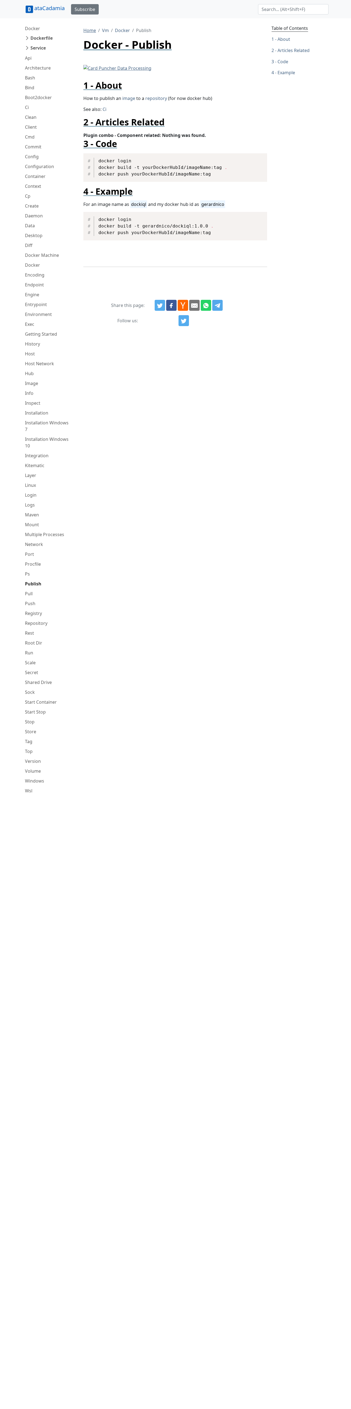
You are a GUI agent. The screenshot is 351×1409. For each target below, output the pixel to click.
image (128, 98)
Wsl (28, 791)
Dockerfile (41, 38)
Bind (29, 88)
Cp (27, 196)
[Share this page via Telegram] (217, 305)
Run (29, 653)
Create (32, 206)
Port (29, 554)
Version (33, 761)
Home (89, 30)
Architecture (38, 68)
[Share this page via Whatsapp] (206, 305)
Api (28, 58)
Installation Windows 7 (47, 426)
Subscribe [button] (85, 9)
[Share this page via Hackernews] (183, 305)
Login (30, 495)
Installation (36, 413)
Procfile (33, 564)
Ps (27, 574)
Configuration (39, 166)
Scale (30, 663)
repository (156, 98)
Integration (37, 456)
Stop (30, 722)
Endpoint (34, 285)
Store (30, 732)
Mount (32, 525)
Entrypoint (36, 304)
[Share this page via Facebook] (171, 305)
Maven (32, 515)
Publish (33, 584)
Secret (31, 672)
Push (30, 603)
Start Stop (35, 712)
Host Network (39, 364)
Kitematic (34, 465)
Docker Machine (42, 255)
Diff (28, 245)
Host (30, 354)
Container (35, 176)
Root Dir (33, 643)
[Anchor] (126, 85)
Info (29, 393)
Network (34, 544)
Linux (30, 485)
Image (31, 383)
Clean (30, 117)
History (32, 344)
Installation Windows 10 (47, 442)
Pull (29, 594)
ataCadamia (49, 8)
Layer (30, 475)
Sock (30, 692)
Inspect (32, 403)
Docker (32, 28)
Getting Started (41, 334)
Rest (29, 633)
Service (38, 48)
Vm (105, 30)
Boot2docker (38, 97)
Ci (27, 107)
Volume (33, 771)
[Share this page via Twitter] (160, 305)
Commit (33, 147)
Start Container (41, 702)
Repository (36, 623)
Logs (30, 505)
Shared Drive (38, 682)
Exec (29, 324)
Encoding (34, 275)
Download (256, 158)
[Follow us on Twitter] (184, 320)
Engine (32, 295)
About (284, 39)
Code (283, 62)
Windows (34, 781)
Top (29, 751)
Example (286, 73)
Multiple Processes (44, 534)
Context (33, 186)
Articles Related (294, 50)
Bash (30, 78)
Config (32, 157)
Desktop (34, 235)
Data (30, 226)
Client (31, 127)
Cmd (30, 137)
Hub (29, 373)
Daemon (34, 216)
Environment (38, 314)
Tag (28, 741)
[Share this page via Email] (194, 305)
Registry (33, 613)
